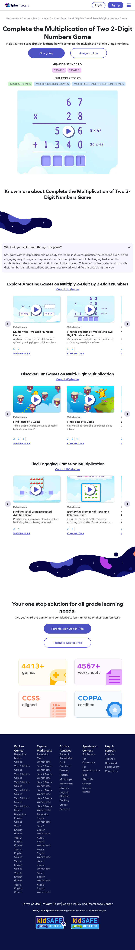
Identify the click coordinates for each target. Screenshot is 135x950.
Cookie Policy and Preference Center (88, 904)
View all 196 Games (67, 469)
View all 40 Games (67, 379)
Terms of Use (31, 904)
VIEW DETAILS (21, 353)
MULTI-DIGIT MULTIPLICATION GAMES (99, 83)
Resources (12, 18)
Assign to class (88, 53)
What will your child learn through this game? (33, 247)
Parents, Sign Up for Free (67, 628)
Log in (98, 5)
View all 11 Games (67, 289)
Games (26, 18)
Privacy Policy (51, 904)
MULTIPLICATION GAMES (52, 83)
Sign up (115, 5)
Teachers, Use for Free (67, 642)
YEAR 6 (74, 70)
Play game (46, 53)
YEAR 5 (59, 70)
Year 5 (47, 18)
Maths (37, 18)
